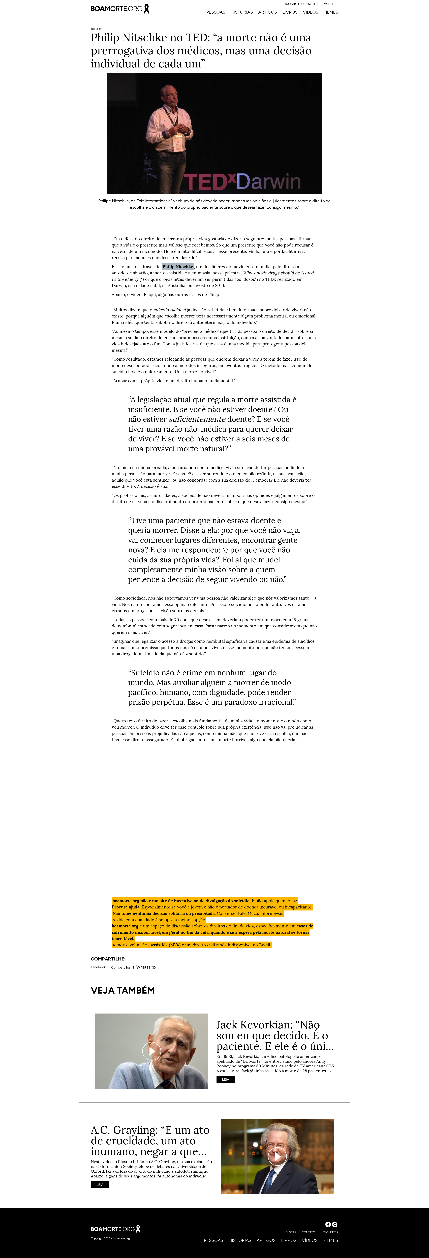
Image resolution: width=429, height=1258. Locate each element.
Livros (289, 12)
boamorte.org (121, 1238)
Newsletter (329, 4)
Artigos (267, 12)
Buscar (290, 4)
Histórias (242, 12)
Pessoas (215, 12)
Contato (308, 4)
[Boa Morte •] (120, 9)
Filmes (331, 12)
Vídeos (310, 12)
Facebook (98, 967)
